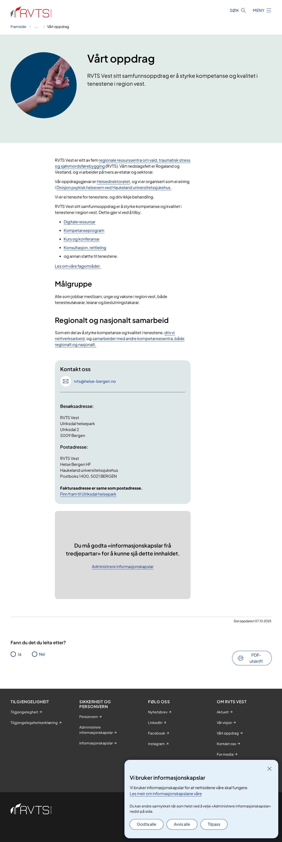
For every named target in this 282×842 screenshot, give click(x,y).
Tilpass (214, 824)
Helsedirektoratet (113, 181)
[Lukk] (269, 768)
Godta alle (146, 824)
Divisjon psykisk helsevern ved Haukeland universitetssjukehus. (113, 187)
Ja (19, 654)
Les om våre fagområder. (78, 265)
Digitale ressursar (79, 221)
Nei (42, 654)
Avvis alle (182, 824)
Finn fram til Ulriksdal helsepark (88, 493)
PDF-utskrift (256, 658)
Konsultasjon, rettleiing (85, 247)
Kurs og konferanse (81, 238)
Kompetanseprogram (84, 230)
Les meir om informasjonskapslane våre (166, 793)
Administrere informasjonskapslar (123, 566)
